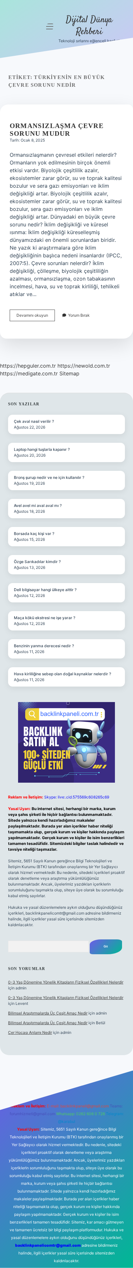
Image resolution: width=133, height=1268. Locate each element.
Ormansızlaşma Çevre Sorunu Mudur (57, 129)
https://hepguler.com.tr (28, 365)
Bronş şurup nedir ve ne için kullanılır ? (49, 477)
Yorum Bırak (79, 315)
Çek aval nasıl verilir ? (34, 421)
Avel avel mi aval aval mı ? (38, 505)
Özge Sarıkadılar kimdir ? (37, 561)
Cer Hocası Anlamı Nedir (30, 1032)
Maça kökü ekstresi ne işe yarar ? (44, 617)
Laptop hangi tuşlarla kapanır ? (42, 449)
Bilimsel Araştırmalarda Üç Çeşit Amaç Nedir (47, 1013)
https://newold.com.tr (83, 365)
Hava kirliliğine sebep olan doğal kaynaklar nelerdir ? (62, 673)
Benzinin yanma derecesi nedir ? (44, 645)
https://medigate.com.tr (29, 373)
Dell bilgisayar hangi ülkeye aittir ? (45, 589)
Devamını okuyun (35, 316)
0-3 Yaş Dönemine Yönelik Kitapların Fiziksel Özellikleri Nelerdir (65, 982)
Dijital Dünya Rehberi (89, 26)
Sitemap (69, 373)
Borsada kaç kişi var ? (34, 533)
